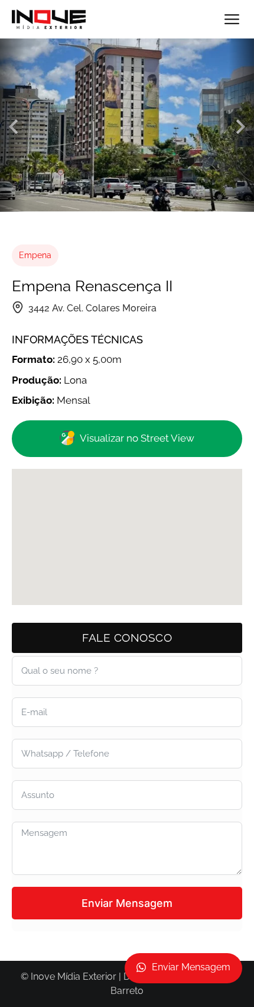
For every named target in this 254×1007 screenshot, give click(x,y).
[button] (13, 127)
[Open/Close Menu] (232, 19)
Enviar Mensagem (127, 903)
